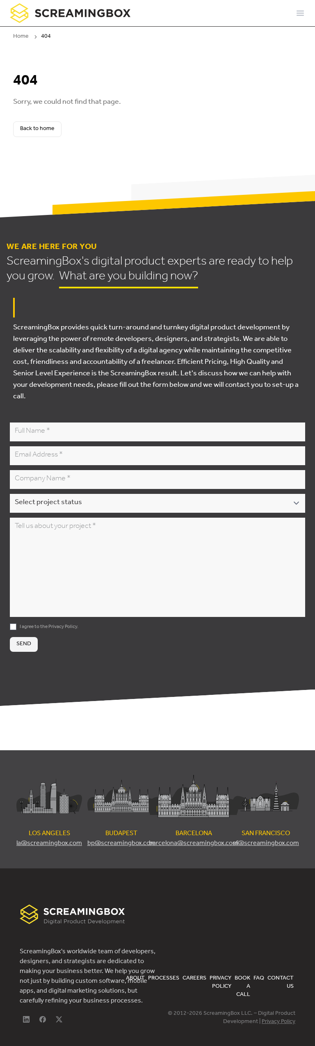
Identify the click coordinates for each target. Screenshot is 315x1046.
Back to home (37, 129)
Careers (194, 979)
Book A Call (242, 987)
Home (21, 37)
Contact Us (280, 983)
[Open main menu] (300, 13)
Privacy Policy (62, 627)
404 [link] (46, 37)
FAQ (258, 979)
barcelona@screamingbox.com (193, 843)
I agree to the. (49, 627)
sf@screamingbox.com (266, 843)
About (135, 979)
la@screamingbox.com (49, 843)
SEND (23, 644)
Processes (163, 979)
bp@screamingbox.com (121, 843)
